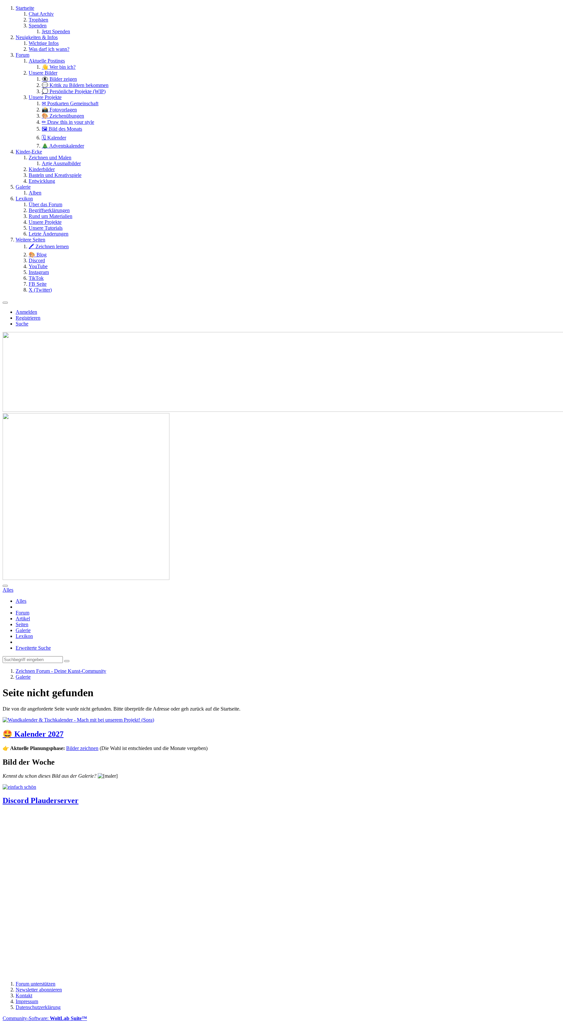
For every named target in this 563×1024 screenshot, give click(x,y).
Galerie (23, 630)
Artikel (23, 618)
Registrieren (28, 318)
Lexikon (24, 636)
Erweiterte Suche (33, 648)
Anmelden (26, 312)
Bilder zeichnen (82, 748)
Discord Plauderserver (41, 800)
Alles (21, 601)
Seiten (22, 624)
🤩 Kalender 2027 (33, 734)
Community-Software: (45, 1018)
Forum (22, 612)
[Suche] (5, 586)
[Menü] (5, 303)
